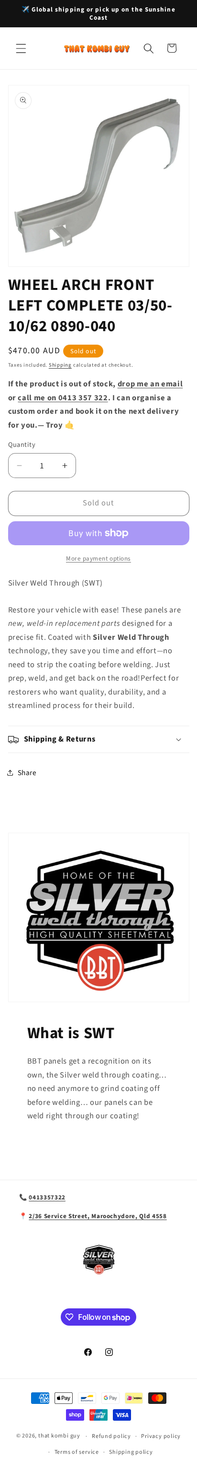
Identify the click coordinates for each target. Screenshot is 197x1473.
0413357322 (47, 1197)
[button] (21, 48)
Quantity (22, 445)
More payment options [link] (98, 558)
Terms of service (77, 1452)
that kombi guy (59, 1436)
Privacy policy (161, 1436)
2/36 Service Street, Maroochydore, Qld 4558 (97, 1216)
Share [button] (27, 772)
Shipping (60, 365)
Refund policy (111, 1436)
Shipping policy (131, 1452)
